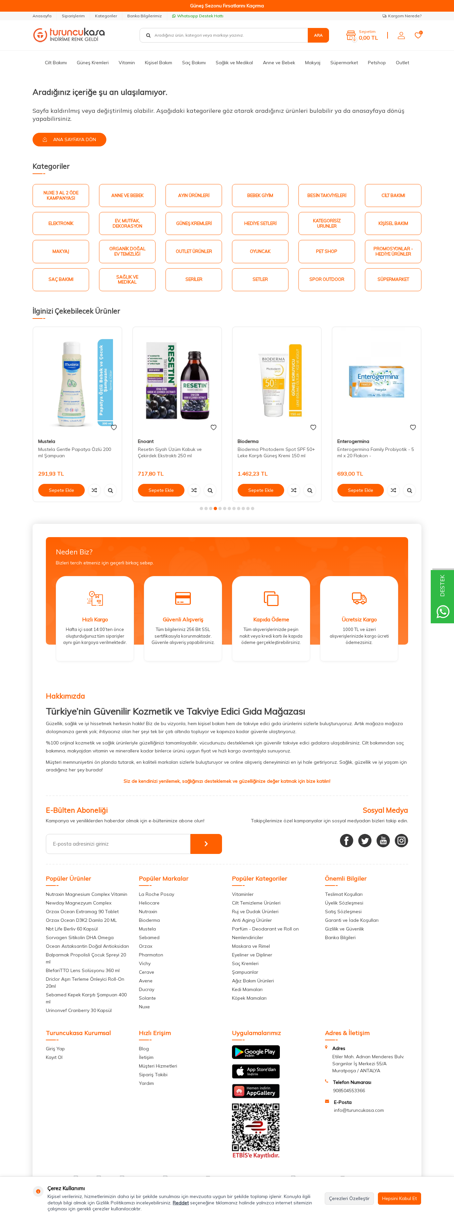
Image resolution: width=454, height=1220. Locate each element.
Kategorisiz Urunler (327, 223)
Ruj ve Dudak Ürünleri (255, 912)
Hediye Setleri (260, 223)
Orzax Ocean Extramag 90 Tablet (82, 912)
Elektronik (61, 223)
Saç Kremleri (245, 963)
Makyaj (312, 63)
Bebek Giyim (260, 195)
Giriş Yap (55, 1049)
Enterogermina (353, 441)
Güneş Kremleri (93, 63)
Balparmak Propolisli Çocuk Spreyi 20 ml (86, 958)
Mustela (46, 441)
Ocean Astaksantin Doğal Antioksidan (87, 946)
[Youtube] (383, 840)
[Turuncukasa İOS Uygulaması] (256, 1077)
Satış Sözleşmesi (343, 912)
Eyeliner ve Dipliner (252, 955)
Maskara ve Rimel (251, 946)
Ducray (146, 989)
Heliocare (149, 903)
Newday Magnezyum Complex (78, 903)
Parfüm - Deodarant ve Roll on (265, 929)
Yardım (146, 1083)
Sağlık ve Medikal (234, 63)
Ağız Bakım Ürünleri (253, 981)
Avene (146, 981)
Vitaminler (243, 894)
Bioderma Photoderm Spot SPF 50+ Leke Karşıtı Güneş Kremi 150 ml (276, 452)
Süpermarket (344, 63)
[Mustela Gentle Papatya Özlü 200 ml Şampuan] (77, 380)
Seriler (193, 279)
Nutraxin (148, 912)
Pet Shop (326, 251)
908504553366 (349, 1091)
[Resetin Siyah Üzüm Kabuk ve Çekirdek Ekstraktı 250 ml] (177, 380)
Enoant (146, 441)
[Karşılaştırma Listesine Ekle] (94, 490)
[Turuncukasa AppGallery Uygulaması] (256, 1097)
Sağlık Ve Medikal (127, 279)
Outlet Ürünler (194, 251)
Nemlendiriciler (247, 937)
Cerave (146, 972)
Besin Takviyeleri (326, 195)
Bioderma (248, 441)
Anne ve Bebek (279, 63)
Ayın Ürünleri (193, 195)
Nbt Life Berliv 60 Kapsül (72, 929)
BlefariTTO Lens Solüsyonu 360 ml (83, 970)
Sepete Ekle (61, 490)
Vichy (145, 963)
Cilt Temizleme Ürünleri (256, 903)
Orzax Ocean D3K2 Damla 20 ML (81, 920)
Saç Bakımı (194, 63)
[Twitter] (365, 840)
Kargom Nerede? (404, 15)
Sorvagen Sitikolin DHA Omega (80, 937)
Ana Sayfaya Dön (74, 139)
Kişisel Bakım (158, 63)
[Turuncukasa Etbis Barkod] (256, 1157)
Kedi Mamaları (247, 989)
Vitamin (127, 63)
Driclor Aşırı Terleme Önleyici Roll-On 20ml (85, 982)
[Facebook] (346, 840)
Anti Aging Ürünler (252, 920)
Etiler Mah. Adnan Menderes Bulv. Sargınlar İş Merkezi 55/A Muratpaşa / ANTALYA (368, 1064)
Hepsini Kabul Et (399, 1198)
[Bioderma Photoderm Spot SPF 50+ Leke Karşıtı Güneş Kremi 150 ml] (277, 380)
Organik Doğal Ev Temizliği (127, 251)
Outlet (402, 63)
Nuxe (144, 1007)
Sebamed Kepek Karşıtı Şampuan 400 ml (86, 998)
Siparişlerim (73, 15)
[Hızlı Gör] (110, 490)
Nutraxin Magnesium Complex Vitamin (86, 894)
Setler (260, 279)
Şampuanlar (245, 972)
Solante (147, 998)
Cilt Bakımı (56, 63)
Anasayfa (42, 15)
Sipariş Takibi (153, 1075)
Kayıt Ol (54, 1057)
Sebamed (149, 937)
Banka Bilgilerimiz (144, 15)
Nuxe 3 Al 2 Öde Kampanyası (61, 195)
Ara (318, 35)
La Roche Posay (156, 894)
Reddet (181, 1203)
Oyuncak (260, 251)
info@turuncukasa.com (359, 1110)
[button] (201, 508)
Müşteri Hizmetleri (158, 1066)
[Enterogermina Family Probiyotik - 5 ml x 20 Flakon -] (376, 380)
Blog (144, 1049)
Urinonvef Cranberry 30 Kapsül (79, 1010)
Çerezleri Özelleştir (349, 1198)
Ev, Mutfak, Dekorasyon (127, 223)
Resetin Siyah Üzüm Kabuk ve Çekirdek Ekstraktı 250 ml (170, 452)
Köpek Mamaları (249, 998)
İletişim (146, 1057)
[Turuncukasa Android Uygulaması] (256, 1057)
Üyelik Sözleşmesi (344, 903)
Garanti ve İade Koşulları (352, 920)
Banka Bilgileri (340, 937)
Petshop (377, 63)
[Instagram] (401, 840)
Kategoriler (106, 15)
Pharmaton (151, 955)
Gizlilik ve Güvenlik (344, 929)
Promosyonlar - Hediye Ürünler (393, 251)
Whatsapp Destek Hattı (200, 15)
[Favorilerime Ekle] (114, 428)
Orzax (145, 946)
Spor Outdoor (326, 279)
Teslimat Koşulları (344, 894)
